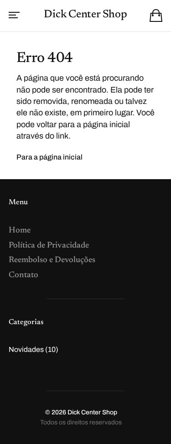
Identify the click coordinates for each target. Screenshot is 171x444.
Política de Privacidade (49, 246)
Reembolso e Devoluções (52, 260)
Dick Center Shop (85, 14)
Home (20, 231)
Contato (23, 275)
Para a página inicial (49, 157)
